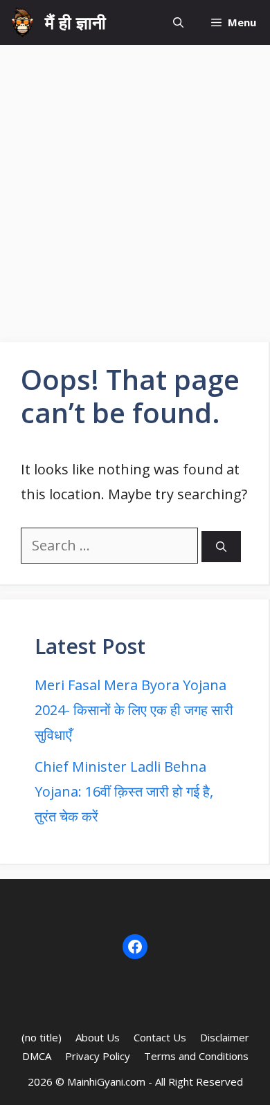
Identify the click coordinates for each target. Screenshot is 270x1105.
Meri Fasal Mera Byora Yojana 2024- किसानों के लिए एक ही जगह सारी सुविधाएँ (134, 710)
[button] (178, 22)
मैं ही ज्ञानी (75, 22)
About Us (97, 1037)
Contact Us (160, 1037)
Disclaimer (224, 1037)
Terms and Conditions (196, 1056)
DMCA (36, 1056)
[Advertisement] (135, 187)
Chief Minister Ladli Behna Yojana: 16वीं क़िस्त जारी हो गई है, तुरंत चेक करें (124, 791)
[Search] (221, 546)
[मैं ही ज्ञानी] (22, 22)
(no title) (41, 1037)
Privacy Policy (97, 1056)
